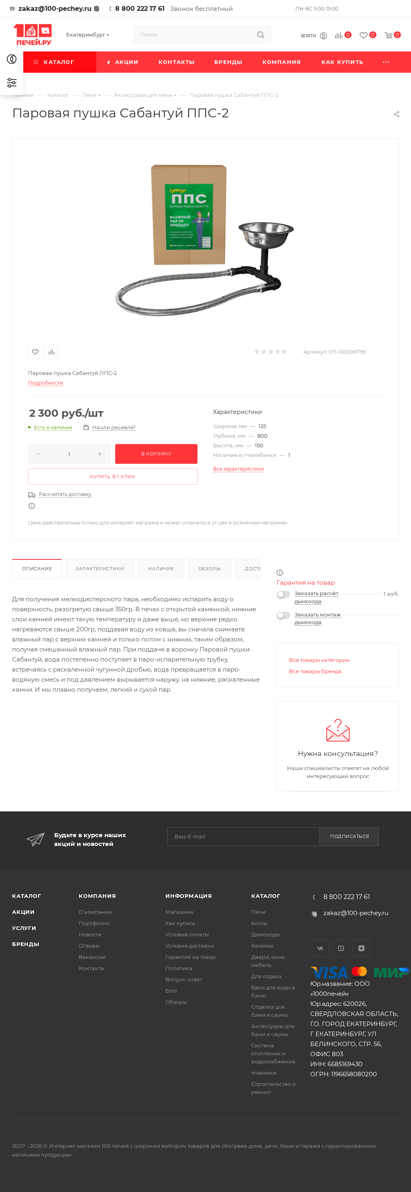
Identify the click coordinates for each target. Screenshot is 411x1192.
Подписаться (349, 836)
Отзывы (89, 945)
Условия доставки (189, 945)
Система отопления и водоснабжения (273, 1053)
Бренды (25, 944)
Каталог (26, 896)
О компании (95, 912)
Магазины (179, 912)
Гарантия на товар (306, 582)
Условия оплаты (187, 934)
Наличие (161, 568)
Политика (178, 968)
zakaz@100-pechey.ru (55, 8)
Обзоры (209, 568)
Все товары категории (319, 660)
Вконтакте (320, 948)
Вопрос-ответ (183, 979)
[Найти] (261, 34)
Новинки (263, 1072)
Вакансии (92, 957)
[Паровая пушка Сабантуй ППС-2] (205, 239)
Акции (23, 912)
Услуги (24, 928)
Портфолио (94, 923)
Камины (262, 945)
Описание (37, 568)
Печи (258, 912)
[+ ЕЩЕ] (386, 62)
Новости (90, 934)
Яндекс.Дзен (361, 948)
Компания (97, 896)
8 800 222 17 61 (140, 8)
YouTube (341, 948)
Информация (188, 896)
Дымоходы (265, 934)
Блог (171, 990)
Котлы (259, 923)
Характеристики (100, 568)
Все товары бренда (315, 671)
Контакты (91, 968)
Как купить (180, 923)
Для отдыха (266, 976)
